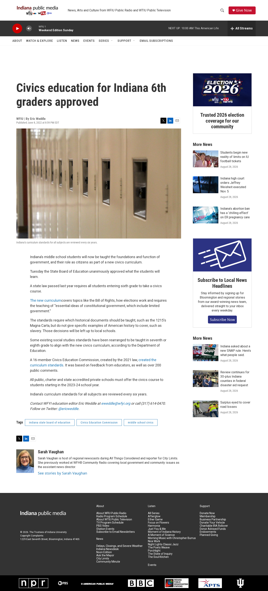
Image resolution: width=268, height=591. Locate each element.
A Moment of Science (161, 535)
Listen (62, 40)
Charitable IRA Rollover (214, 525)
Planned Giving (209, 535)
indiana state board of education (49, 422)
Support (124, 40)
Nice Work (154, 541)
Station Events (105, 528)
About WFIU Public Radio (111, 513)
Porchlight (154, 550)
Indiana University (57, 532)
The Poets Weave (159, 547)
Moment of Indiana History (164, 531)
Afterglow (154, 516)
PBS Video (102, 525)
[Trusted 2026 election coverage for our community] (222, 89)
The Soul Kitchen (158, 556)
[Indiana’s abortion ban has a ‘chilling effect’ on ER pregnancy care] (205, 215)
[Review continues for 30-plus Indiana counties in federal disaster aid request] (205, 378)
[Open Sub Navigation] (112, 40)
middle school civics (140, 422)
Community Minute (108, 561)
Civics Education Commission (99, 422)
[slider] (35, 28)
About (17, 40)
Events (89, 40)
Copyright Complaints (31, 535)
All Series (154, 513)
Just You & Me (157, 528)
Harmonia (154, 525)
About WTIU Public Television (114, 519)
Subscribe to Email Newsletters (115, 531)
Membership (207, 516)
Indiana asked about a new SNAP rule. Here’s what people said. (235, 350)
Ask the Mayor (105, 555)
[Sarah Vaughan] (25, 461)
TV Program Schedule (110, 522)
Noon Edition (104, 552)
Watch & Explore (39, 40)
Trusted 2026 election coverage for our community (222, 121)
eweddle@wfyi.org (115, 403)
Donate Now (207, 513)
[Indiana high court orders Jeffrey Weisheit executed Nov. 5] (205, 184)
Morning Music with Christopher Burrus (172, 538)
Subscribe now (222, 319)
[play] (17, 28)
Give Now (244, 10)
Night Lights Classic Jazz (163, 544)
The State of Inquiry (160, 553)
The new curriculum (45, 300)
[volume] (29, 28)
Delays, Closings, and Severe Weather (119, 546)
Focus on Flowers (158, 522)
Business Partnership (213, 519)
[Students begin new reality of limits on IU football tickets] (205, 158)
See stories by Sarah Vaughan (62, 473)
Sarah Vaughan (51, 451)
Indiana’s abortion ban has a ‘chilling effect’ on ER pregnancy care (235, 213)
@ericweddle (68, 409)
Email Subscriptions (156, 40)
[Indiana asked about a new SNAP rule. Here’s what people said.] (205, 352)
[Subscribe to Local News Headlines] (222, 255)
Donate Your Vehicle (212, 522)
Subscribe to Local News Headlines (222, 283)
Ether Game (155, 519)
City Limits (102, 558)
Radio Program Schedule (111, 516)
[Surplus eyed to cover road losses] (205, 408)
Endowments (208, 531)
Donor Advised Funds (213, 528)
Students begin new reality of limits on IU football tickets (234, 157)
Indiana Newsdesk (107, 549)
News (75, 40)
